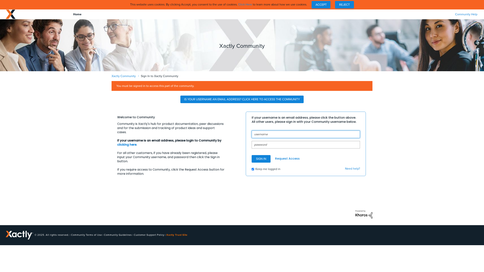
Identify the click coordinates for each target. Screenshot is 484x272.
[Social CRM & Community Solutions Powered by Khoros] (363, 214)
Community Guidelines (118, 234)
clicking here (127, 144)
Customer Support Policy (149, 234)
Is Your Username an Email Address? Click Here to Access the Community (242, 99)
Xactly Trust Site (176, 234)
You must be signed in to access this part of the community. (155, 86)
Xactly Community (11, 14)
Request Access (287, 158)
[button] (321, 4)
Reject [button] (344, 5)
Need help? (352, 169)
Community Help (466, 14)
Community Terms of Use (86, 234)
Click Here (245, 4)
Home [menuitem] (77, 14)
